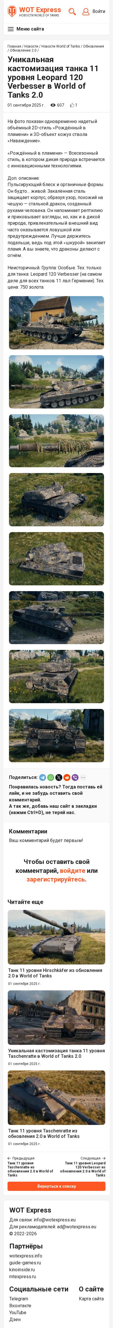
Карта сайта (91, 1298)
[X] (58, 777)
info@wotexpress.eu (55, 1220)
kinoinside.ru (22, 1269)
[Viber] (75, 777)
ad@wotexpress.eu (76, 1226)
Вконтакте (20, 1305)
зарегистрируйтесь (56, 879)
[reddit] (66, 777)
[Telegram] (42, 777)
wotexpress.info (25, 1256)
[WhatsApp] (50, 777)
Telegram (18, 1298)
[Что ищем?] (72, 11)
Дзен (15, 1319)
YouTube (17, 1312)
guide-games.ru (25, 1262)
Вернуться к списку (56, 1186)
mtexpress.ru (22, 1276)
